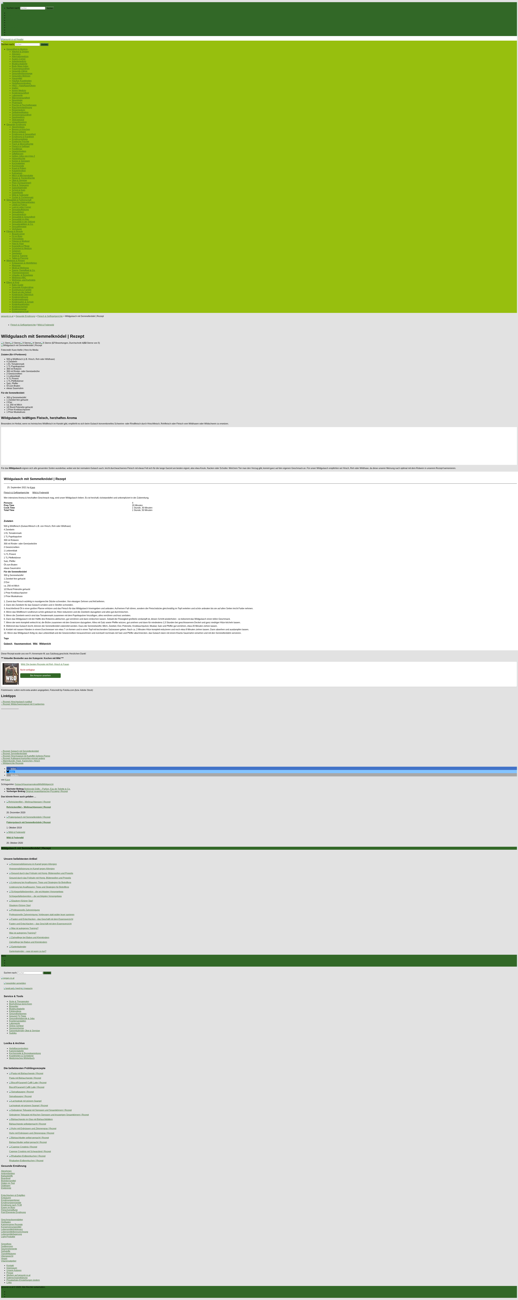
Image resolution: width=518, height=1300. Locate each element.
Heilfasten (6, 1222)
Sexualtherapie (19, 226)
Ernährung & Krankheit (23, 137)
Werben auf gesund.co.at (18, 1275)
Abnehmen (6, 1171)
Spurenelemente (9, 1249)
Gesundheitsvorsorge (22, 73)
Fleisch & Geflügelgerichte (50, 316)
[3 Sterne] (25, 343)
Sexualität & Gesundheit (23, 217)
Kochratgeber (18, 163)
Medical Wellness (20, 268)
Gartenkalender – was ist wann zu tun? (27, 951)
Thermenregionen (20, 273)
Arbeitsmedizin (19, 61)
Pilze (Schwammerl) (21, 183)
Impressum (11, 1268)
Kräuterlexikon (19, 171)
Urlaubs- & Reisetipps (22, 275)
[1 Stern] (5, 343)
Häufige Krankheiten (22, 81)
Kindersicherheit (20, 307)
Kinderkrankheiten (20, 304)
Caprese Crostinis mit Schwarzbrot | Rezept (30, 1151)
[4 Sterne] (36, 343)
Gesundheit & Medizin (17, 15)
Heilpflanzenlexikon (21, 83)
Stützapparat (18, 120)
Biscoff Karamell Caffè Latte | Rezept (26, 1087)
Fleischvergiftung (9, 1210)
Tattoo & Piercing (20, 258)
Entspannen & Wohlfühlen (24, 263)
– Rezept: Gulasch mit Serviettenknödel (20, 751)
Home (9, 13)
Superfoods (17, 192)
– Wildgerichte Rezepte (12, 763)
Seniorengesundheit (21, 115)
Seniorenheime (16, 1028)
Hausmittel (17, 78)
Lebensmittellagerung (11, 1234)
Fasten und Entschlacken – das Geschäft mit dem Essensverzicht (40, 924)
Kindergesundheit (20, 93)
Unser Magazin (13, 22)
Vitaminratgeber (8, 1261)
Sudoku (13, 1033)
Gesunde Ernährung (16, 18)
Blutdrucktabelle (19, 64)
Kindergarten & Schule (23, 302)
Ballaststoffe (7, 1176)
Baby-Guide (17, 285)
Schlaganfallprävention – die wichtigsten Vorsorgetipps (35, 896)
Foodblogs (17, 149)
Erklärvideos (15, 1011)
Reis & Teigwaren (20, 185)
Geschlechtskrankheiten (23, 202)
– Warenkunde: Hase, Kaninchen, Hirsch (20, 761)
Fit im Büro (17, 236)
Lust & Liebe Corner (21, 207)
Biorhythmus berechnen (20, 1004)
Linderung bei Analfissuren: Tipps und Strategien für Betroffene (39, 887)
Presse (9, 1273)
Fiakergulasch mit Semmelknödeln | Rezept (28, 822)
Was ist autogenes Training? (22, 933)
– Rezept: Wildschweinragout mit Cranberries (22, 704)
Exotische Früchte (20, 141)
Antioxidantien (8, 1173)
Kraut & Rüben (19, 168)
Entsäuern (6, 1198)
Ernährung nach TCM (11, 1205)
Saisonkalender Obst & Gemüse (24, 1030)
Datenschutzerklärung (17, 1278)
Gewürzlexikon (19, 151)
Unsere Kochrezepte (16, 20)
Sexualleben (18, 212)
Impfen (15, 88)
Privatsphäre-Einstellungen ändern (23, 1280)
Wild (35, 644)
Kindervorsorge (19, 309)
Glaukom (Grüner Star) (20, 905)
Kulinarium (17, 173)
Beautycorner (18, 234)
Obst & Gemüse (19, 180)
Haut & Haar (18, 243)
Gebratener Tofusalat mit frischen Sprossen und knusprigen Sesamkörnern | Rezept (49, 1115)
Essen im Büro (8, 1207)
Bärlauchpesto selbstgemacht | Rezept (27, 1124)
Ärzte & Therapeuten (19, 1001)
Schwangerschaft (20, 311)
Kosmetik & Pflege (21, 246)
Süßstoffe (5, 1251)
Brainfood (5, 1178)
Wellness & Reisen (15, 30)
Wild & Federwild (20, 195)
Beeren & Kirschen (21, 129)
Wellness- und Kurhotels (23, 280)
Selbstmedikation (20, 112)
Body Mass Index (20, 66)
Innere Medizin (19, 90)
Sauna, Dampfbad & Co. (23, 270)
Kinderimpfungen (20, 299)
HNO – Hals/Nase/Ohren (24, 85)
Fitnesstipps (17, 239)
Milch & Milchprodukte (22, 175)
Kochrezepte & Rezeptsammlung (25, 1053)
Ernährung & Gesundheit (24, 134)
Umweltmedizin (19, 122)
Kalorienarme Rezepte (12, 1224)
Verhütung (17, 229)
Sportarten (17, 253)
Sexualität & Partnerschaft (18, 25)
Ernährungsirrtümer (10, 1200)
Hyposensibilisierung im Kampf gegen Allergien (32, 869)
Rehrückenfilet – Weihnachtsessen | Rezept (28, 807)
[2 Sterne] (15, 343)
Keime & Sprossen (21, 161)
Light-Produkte (8, 1236)
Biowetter (13, 1006)
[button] (11, 769)
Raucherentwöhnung (22, 107)
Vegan (4, 1258)
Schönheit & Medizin (22, 248)
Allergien (16, 54)
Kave (32, 487)
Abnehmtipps (18, 127)
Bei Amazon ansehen (40, 675)
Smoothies (6, 1244)
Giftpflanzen (17, 154)
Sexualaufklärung (20, 209)
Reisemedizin (18, 110)
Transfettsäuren (8, 1253)
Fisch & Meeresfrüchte (22, 144)
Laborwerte (17, 95)
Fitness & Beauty (14, 27)
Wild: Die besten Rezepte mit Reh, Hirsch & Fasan (45, 664)
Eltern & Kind (12, 32)
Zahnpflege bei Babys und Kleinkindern (28, 942)
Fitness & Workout (20, 241)
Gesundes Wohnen (21, 76)
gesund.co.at (7, 316)
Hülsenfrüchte (18, 158)
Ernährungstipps (20, 139)
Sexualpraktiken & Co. (22, 224)
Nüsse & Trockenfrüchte (23, 178)
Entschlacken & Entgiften (13, 1195)
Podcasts (10, 35)
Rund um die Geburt (21, 292)
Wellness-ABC (19, 277)
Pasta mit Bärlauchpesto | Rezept (25, 1078)
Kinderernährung (20, 297)
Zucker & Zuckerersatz (22, 197)
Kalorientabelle (16, 1051)
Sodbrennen (7, 1246)
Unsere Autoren (13, 1270)
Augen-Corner (18, 59)
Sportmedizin (18, 117)
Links (9, 1282)
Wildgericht (45, 644)
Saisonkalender (19, 188)
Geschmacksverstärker (12, 1219)
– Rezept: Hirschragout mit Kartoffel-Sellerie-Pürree (25, 756)
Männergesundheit (21, 98)
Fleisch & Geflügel (21, 146)
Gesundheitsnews (17, 1013)
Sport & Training (19, 256)
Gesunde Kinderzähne (22, 287)
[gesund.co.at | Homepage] (8, 3)
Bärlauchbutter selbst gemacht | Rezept (28, 1142)
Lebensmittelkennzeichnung (14, 1232)
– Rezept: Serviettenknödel (14, 753)
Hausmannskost (22, 644)
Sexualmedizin (19, 214)
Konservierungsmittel (11, 1227)
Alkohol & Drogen (20, 51)
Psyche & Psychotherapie (24, 105)
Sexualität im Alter (20, 219)
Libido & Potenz (19, 205)
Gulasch (8, 644)
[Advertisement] (82, 446)
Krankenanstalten (17, 1021)
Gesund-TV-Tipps (17, 1016)
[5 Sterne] (46, 343)
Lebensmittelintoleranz (12, 1229)
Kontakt (10, 1265)
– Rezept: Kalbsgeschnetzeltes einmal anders (23, 758)
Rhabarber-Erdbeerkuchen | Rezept (26, 1160)
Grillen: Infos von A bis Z (23, 156)
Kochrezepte (18, 166)
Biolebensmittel (8, 1181)
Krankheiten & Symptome (21, 1056)
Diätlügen (5, 1185)
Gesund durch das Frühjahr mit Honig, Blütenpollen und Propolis (40, 878)
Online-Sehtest (16, 1026)
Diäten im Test (8, 1183)
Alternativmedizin (20, 56)
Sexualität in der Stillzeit (23, 222)
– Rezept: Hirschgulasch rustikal (16, 702)
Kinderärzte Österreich (22, 294)
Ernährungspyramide (11, 1202)
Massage (16, 265)
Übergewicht (7, 1256)
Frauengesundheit (20, 68)
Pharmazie (17, 103)
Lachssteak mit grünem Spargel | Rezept (28, 1105)
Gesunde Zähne (19, 71)
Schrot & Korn (18, 190)
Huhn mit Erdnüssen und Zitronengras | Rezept (31, 1133)
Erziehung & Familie (21, 290)
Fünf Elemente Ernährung (13, 1212)
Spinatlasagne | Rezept (20, 1096)
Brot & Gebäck (19, 132)
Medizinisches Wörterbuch (22, 1058)
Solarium (16, 251)
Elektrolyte (6, 1188)
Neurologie (17, 100)
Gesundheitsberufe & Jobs (22, 1018)
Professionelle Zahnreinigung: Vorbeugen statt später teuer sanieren (41, 914)
